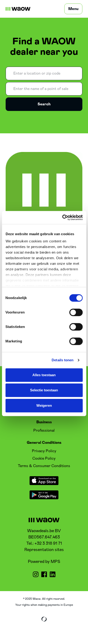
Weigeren (44, 405)
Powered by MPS (44, 562)
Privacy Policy (44, 451)
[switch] (76, 312)
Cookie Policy (44, 458)
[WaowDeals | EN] (18, 9)
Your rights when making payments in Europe (44, 604)
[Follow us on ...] (35, 574)
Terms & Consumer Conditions (44, 466)
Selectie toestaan (44, 390)
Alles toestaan (44, 375)
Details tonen (62, 360)
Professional (44, 430)
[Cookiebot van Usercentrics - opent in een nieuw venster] (63, 217)
